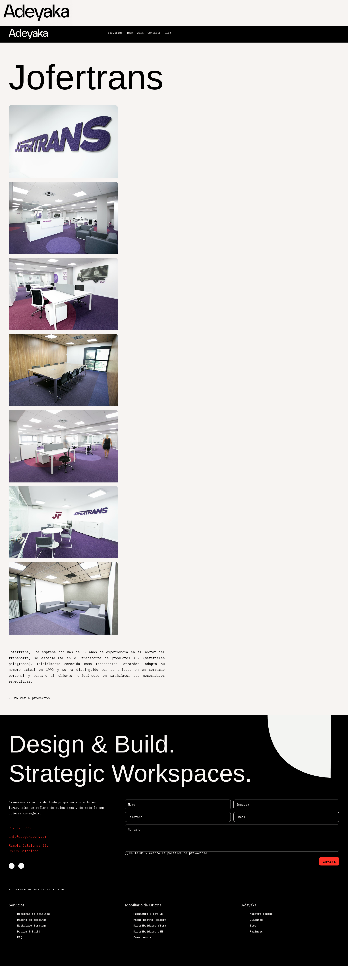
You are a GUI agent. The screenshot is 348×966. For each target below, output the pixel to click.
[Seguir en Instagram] (21, 866)
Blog (168, 33)
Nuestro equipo (261, 913)
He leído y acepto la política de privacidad (169, 853)
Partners (256, 931)
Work (140, 33)
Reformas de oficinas (33, 913)
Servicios (115, 33)
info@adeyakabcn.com (28, 837)
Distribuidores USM (148, 931)
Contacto (154, 33)
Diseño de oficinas (32, 919)
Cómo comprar (143, 937)
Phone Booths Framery (149, 919)
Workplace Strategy (32, 925)
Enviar (329, 861)
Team (130, 33)
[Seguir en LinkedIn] (11, 866)
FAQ (19, 937)
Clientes (256, 919)
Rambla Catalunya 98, (29, 845)
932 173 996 (20, 828)
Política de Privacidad (23, 889)
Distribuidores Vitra (149, 925)
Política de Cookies (52, 889)
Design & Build (28, 931)
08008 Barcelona (24, 851)
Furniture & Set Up (148, 913)
